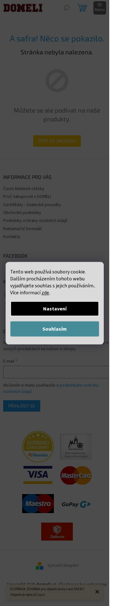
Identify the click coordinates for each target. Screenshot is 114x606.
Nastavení (54, 308)
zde (45, 292)
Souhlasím (54, 328)
